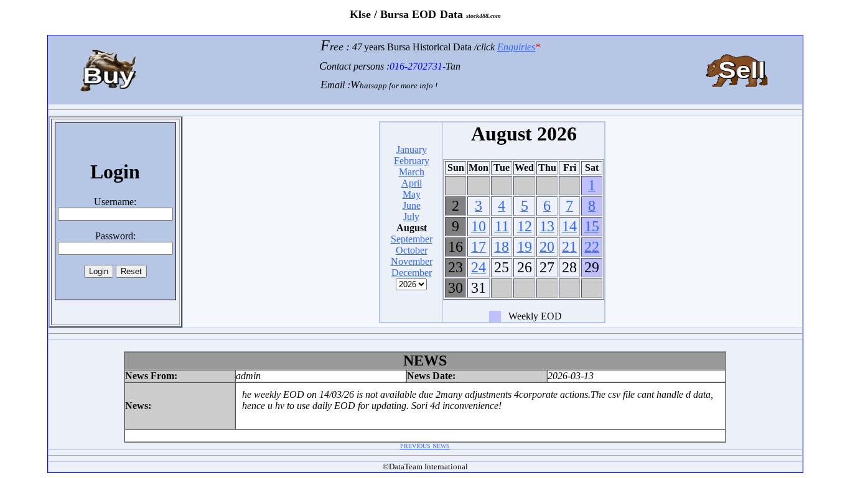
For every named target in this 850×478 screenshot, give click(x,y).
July (411, 216)
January (411, 149)
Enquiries (516, 47)
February (411, 160)
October (411, 250)
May (412, 194)
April (411, 183)
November (411, 261)
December (411, 272)
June (412, 205)
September (411, 239)
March (411, 172)
